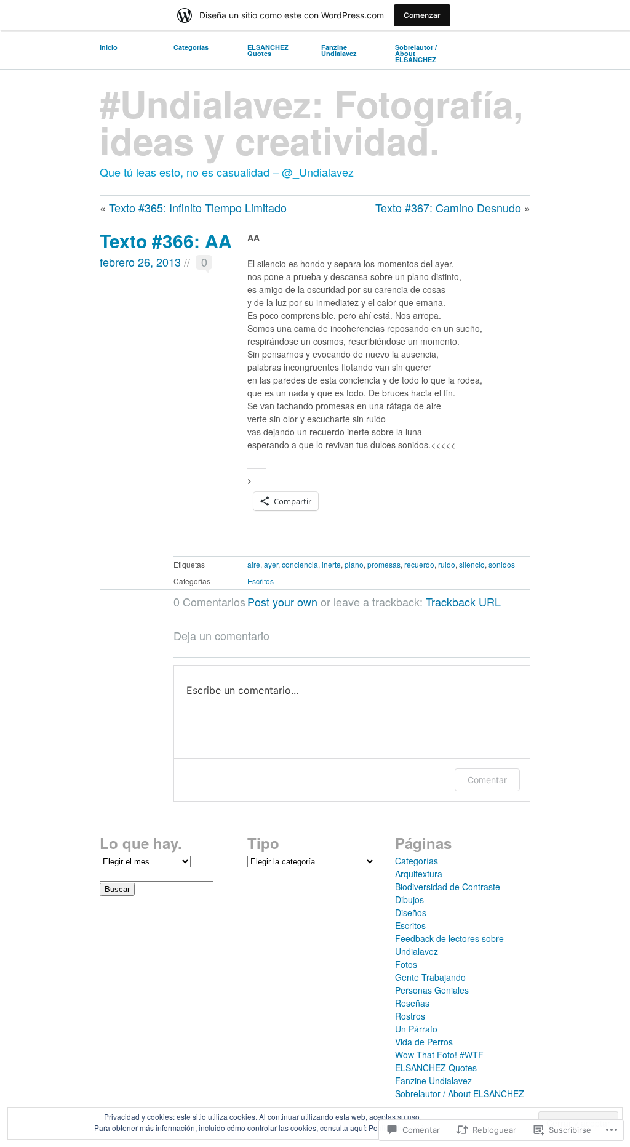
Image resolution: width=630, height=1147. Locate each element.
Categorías (191, 47)
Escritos (260, 581)
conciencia (300, 564)
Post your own (282, 602)
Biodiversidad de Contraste (447, 886)
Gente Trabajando (430, 977)
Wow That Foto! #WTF (439, 1054)
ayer (271, 564)
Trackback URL (463, 602)
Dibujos (409, 899)
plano (354, 564)
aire (253, 564)
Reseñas (412, 1003)
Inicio (109, 47)
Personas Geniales (432, 990)
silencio (472, 564)
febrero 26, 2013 (140, 262)
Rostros (410, 1016)
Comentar (487, 780)
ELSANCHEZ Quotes (268, 50)
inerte (331, 564)
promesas (384, 564)
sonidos (501, 564)
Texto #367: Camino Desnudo (448, 207)
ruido (446, 564)
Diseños (410, 912)
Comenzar (422, 15)
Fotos (406, 964)
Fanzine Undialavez (339, 50)
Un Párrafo (416, 1029)
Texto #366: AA (166, 240)
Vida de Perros (424, 1042)
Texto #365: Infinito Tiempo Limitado (198, 207)
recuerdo (419, 564)
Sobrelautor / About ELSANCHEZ (416, 53)
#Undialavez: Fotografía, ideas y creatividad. (312, 121)
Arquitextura (418, 873)
